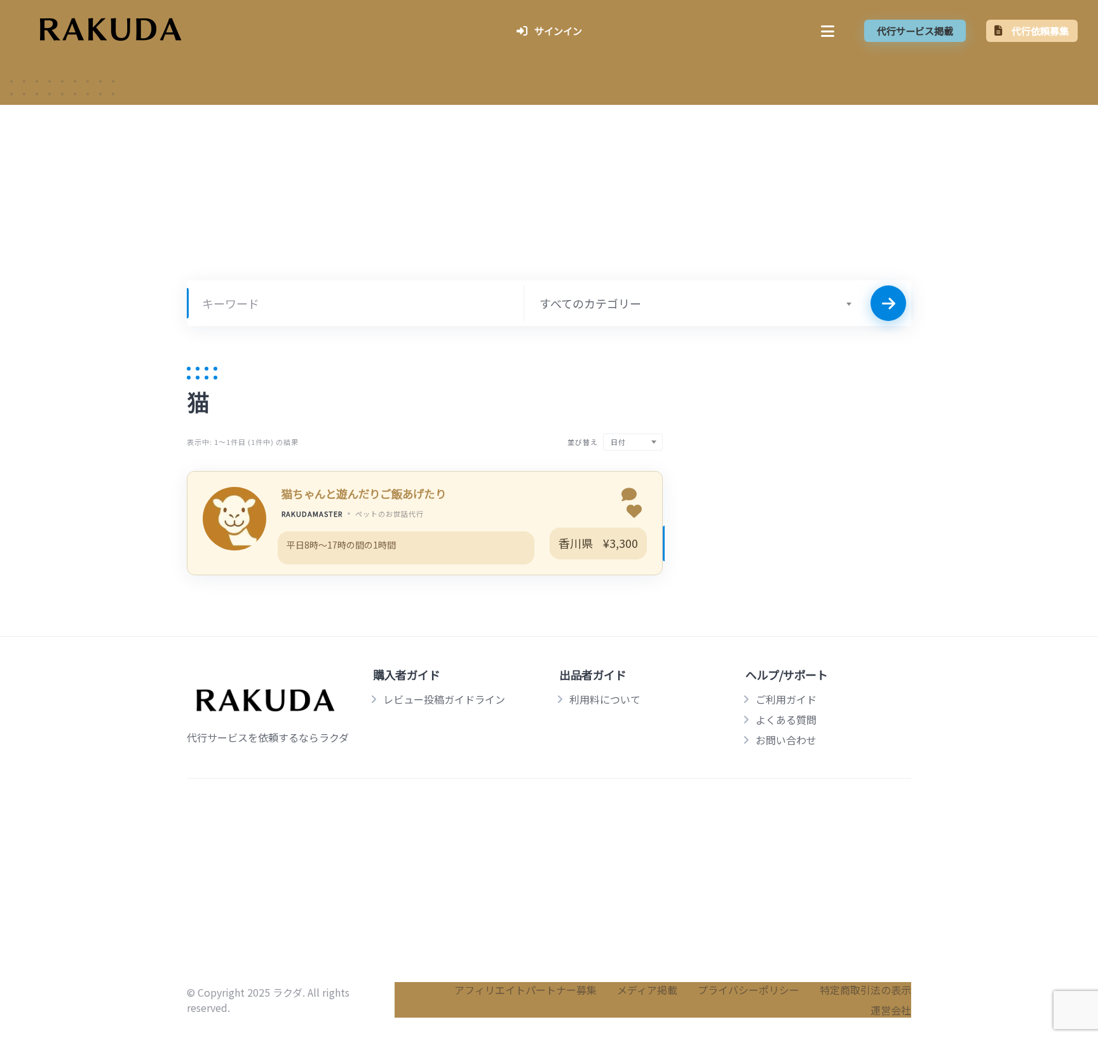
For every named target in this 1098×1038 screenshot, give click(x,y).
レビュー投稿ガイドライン (444, 699)
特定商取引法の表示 (865, 989)
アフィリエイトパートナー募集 (525, 989)
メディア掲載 (647, 989)
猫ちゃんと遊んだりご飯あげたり (363, 494)
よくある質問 (786, 719)
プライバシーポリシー (748, 989)
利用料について (604, 699)
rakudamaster (311, 514)
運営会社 (891, 1010)
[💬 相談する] (629, 495)
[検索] (888, 303)
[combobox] (695, 303)
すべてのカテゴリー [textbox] (590, 303)
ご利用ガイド (786, 699)
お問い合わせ (786, 740)
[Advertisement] (549, 204)
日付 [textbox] (618, 442)
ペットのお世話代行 (389, 514)
